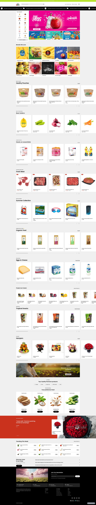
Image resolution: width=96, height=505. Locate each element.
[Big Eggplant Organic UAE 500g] (18, 454)
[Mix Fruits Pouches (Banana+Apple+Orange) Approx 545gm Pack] (39, 92)
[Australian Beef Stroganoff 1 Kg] (72, 181)
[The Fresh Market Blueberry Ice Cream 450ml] (53, 295)
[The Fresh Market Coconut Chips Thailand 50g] (74, 295)
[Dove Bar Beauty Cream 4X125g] (72, 151)
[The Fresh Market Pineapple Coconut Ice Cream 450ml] (21, 295)
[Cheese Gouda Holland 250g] (23, 269)
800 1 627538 (36, 485)
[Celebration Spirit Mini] (39, 347)
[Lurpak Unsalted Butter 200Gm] (39, 269)
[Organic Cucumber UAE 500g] (18, 445)
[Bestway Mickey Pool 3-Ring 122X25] (72, 210)
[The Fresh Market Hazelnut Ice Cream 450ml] (42, 295)
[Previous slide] (77, 106)
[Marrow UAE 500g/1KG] (39, 122)
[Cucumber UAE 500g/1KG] (72, 122)
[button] (38, 0)
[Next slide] (79, 106)
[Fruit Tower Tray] (23, 347)
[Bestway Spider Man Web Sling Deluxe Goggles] (56, 210)
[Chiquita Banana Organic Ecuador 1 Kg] (39, 445)
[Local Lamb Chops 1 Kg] (23, 181)
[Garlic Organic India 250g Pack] (60, 454)
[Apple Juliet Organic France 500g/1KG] (60, 445)
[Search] (43, 4)
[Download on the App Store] (72, 500)
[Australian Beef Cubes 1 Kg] (39, 181)
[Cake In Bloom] (72, 347)
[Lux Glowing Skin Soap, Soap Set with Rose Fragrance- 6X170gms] (56, 151)
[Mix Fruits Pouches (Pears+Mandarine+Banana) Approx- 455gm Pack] (56, 92)
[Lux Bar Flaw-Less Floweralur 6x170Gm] (39, 151)
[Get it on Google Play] (77, 500)
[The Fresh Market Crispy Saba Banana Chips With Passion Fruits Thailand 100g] (56, 318)
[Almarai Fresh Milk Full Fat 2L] (72, 269)
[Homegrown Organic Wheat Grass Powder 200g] (72, 239)
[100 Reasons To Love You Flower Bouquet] (57, 425)
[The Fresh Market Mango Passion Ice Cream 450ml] (64, 295)
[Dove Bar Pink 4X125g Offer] (23, 151)
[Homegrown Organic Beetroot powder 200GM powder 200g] (56, 239)
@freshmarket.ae (53, 485)
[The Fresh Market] (33, 8)
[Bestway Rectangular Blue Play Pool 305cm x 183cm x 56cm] (39, 210)
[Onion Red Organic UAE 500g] (18, 449)
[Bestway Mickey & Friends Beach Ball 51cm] (23, 210)
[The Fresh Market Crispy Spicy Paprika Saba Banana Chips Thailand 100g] (39, 318)
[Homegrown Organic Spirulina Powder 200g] (23, 239)
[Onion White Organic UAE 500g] (60, 449)
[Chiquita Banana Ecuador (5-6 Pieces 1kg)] (23, 122)
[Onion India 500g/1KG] (56, 122)
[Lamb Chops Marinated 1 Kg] (56, 181)
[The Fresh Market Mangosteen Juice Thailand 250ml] (72, 318)
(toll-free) (39, 485)
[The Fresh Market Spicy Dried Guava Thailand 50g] (85, 295)
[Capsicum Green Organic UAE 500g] (39, 454)
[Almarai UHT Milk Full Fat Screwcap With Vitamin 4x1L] (56, 269)
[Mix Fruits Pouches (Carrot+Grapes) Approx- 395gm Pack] (72, 92)
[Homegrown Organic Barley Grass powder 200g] (39, 239)
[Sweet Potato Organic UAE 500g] (39, 449)
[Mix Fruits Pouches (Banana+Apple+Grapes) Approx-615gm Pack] (23, 92)
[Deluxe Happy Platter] (56, 347)
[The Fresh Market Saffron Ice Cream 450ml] (32, 295)
